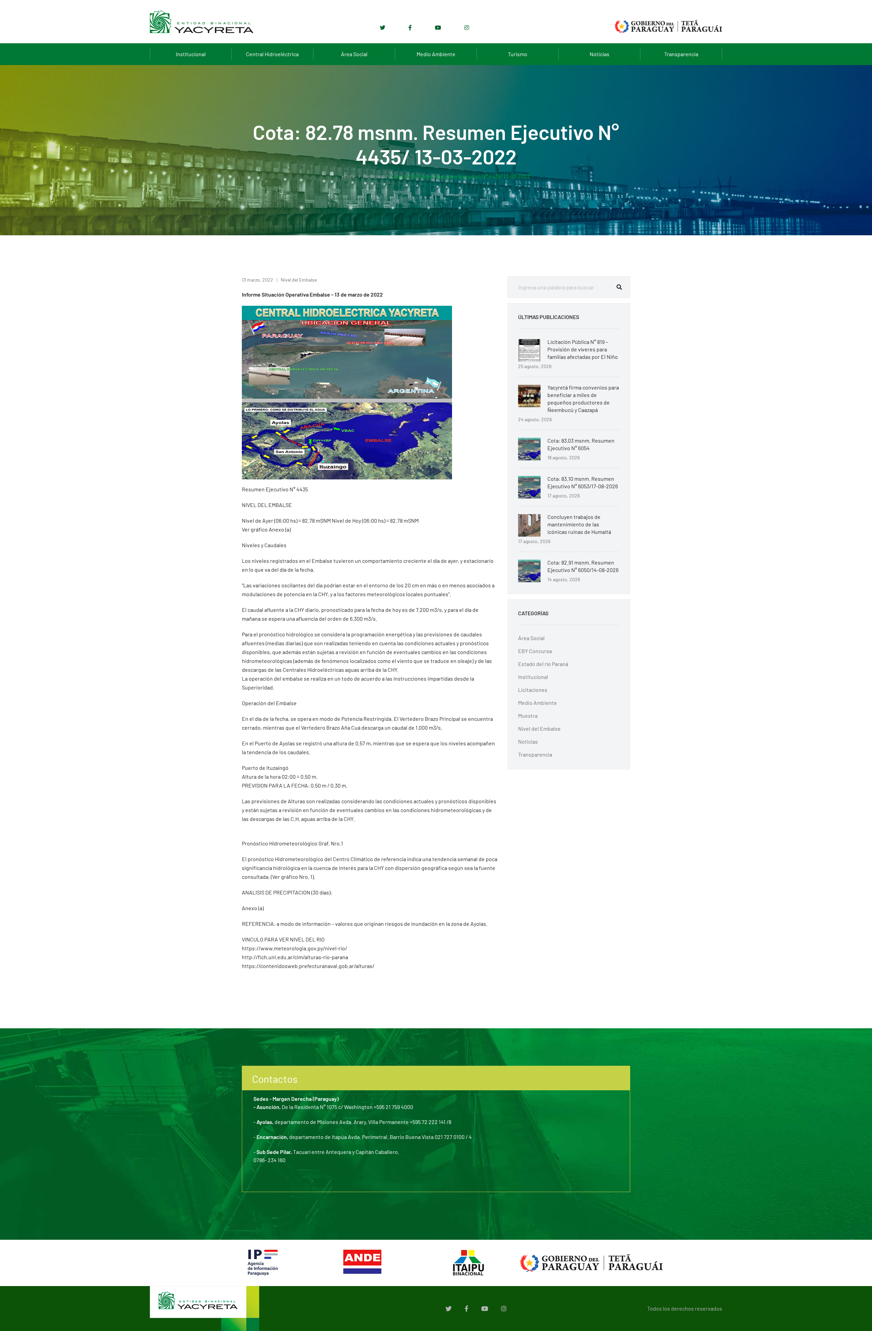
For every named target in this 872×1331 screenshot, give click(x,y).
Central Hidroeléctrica (272, 54)
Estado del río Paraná (543, 664)
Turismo (517, 54)
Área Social (354, 54)
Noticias (599, 54)
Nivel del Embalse (299, 280)
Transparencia (681, 54)
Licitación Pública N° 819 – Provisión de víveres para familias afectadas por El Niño (582, 349)
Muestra (528, 715)
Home (349, 176)
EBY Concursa (535, 651)
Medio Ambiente (436, 54)
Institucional (191, 54)
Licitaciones (532, 689)
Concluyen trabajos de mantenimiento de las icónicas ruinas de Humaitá (579, 524)
